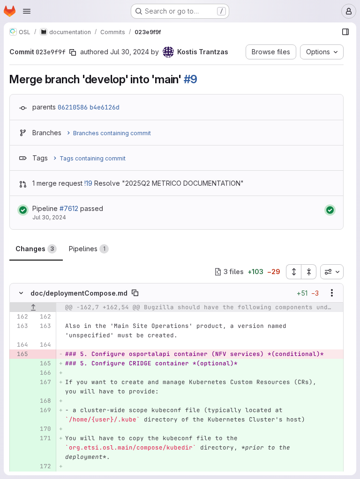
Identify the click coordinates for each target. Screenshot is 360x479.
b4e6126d (105, 107)
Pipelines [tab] (87, 249)
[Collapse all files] (308, 271)
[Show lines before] (33, 307)
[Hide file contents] (21, 292)
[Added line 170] (43, 429)
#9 (191, 79)
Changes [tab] (34, 249)
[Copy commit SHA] (72, 52)
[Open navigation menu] (26, 11)
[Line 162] (20, 316)
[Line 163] (20, 326)
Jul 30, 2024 (129, 52)
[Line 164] (20, 344)
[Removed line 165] (20, 354)
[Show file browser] (345, 31)
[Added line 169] (43, 410)
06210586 (73, 107)
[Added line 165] (43, 363)
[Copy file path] (135, 292)
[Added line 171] (43, 438)
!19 (88, 183)
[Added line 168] (43, 401)
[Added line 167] (43, 382)
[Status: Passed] (23, 210)
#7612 (69, 208)
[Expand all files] (293, 271)
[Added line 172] (43, 466)
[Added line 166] (43, 372)
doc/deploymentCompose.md (79, 293)
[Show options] (332, 292)
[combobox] (332, 271)
